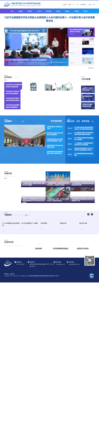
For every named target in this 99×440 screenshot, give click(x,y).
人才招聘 (64, 4)
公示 (78, 121)
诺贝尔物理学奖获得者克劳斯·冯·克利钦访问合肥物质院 (76, 30)
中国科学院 (83, 4)
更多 (5, 80)
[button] (92, 214)
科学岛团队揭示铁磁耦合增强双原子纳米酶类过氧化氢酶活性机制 (76, 59)
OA (73, 4)
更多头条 (91, 68)
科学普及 (76, 11)
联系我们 (12, 286)
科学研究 (30, 11)
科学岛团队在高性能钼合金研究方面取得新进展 (76, 40)
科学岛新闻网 (56, 121)
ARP (77, 4)
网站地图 (6, 286)
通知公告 (70, 121)
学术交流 (85, 121)
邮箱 (70, 4)
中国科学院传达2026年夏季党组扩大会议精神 (76, 50)
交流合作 (58, 11)
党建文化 (67, 11)
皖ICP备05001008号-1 (54, 288)
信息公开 (86, 11)
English (90, 4)
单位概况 (20, 11)
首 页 (12, 11)
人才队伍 (39, 11)
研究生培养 (48, 11)
